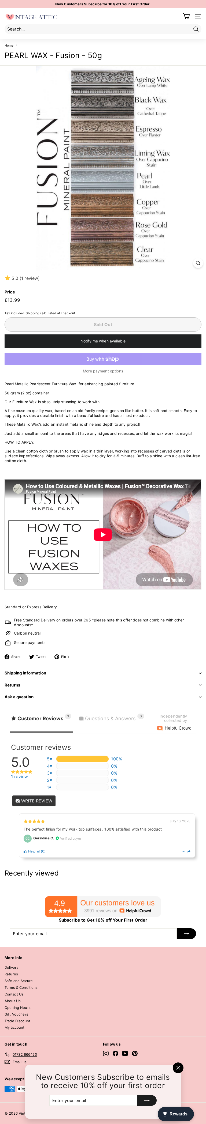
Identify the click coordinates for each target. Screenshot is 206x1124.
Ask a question (19, 696)
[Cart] (186, 16)
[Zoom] (198, 263)
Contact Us (14, 994)
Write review (36, 801)
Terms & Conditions (21, 987)
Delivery (11, 967)
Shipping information (25, 673)
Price (10, 292)
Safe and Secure (19, 981)
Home (9, 45)
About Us (13, 1001)
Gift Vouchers (16, 1014)
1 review (19, 776)
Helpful (33, 851)
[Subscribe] (147, 1100)
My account (14, 1027)
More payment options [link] (103, 371)
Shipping (32, 313)
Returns (12, 685)
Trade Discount (17, 1021)
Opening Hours (18, 1007)
